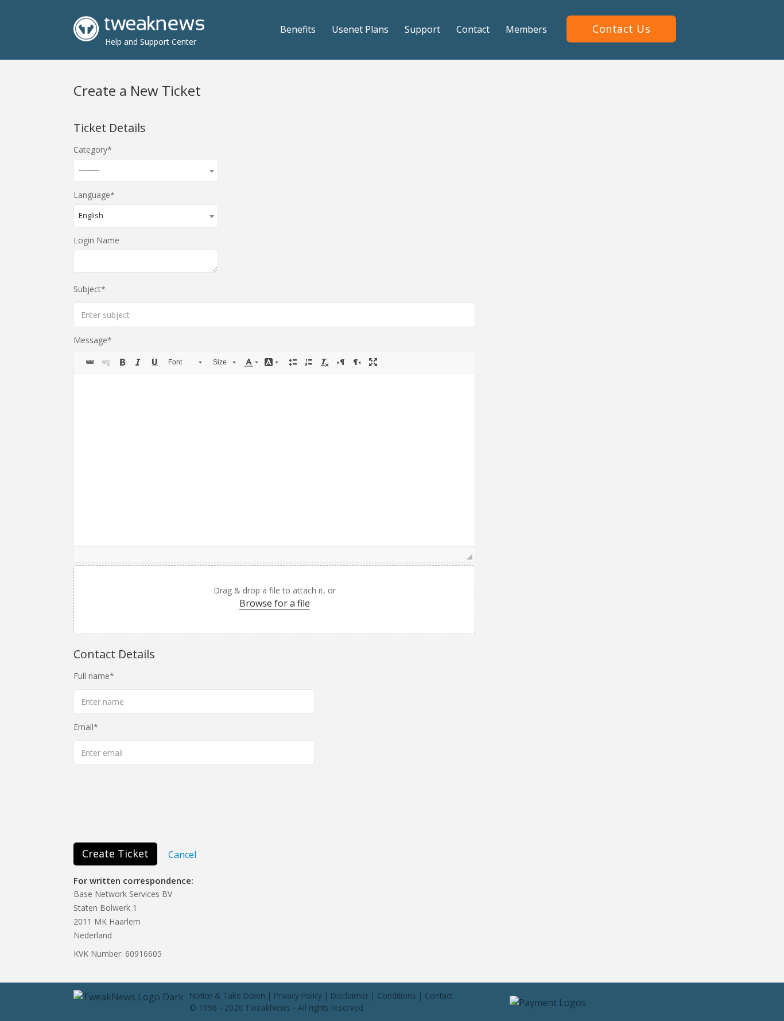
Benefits (298, 29)
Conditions (396, 995)
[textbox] (274, 460)
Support (422, 29)
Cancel (182, 854)
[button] (90, 362)
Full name (91, 675)
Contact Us (621, 29)
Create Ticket (115, 853)
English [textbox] (91, 215)
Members (526, 29)
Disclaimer (349, 995)
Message (90, 340)
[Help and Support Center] (138, 28)
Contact (473, 29)
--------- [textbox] (89, 170)
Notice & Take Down (227, 995)
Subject (87, 289)
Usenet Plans (360, 29)
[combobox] (145, 170)
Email (83, 726)
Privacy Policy (298, 995)
